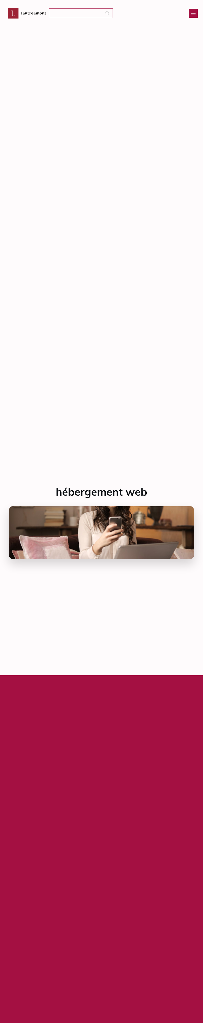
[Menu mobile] (193, 13)
